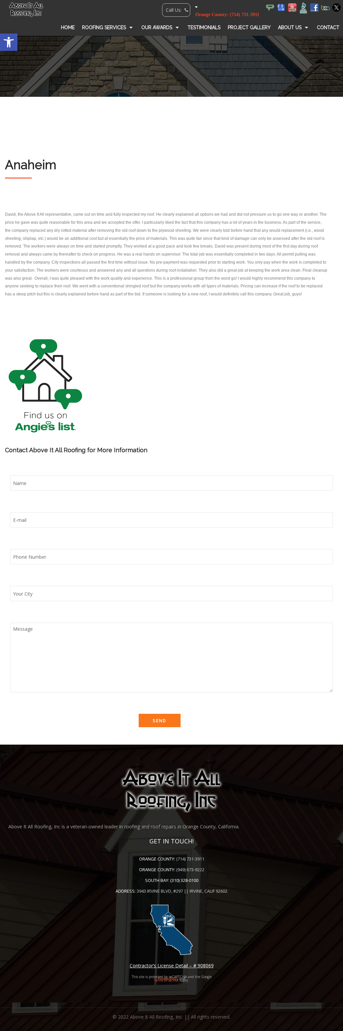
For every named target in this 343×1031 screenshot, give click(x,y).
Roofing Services (104, 27)
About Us (289, 27)
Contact (328, 27)
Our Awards (156, 27)
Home (68, 27)
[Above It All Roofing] (26, 9)
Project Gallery (249, 27)
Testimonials (204, 27)
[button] (8, 42)
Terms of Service (166, 980)
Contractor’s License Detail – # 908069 (172, 965)
